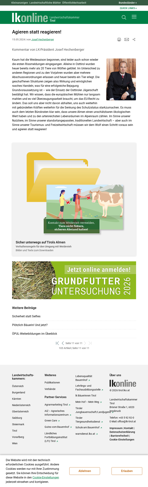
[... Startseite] (46, 17)
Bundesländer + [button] (128, 2)
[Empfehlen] (127, 39)
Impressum (116, 428)
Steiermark (18, 424)
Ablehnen (85, 471)
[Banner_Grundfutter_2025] (74, 280)
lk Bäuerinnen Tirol (85, 395)
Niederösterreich (21, 405)
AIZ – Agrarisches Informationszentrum (57, 412)
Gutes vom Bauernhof (57, 426)
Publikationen (52, 382)
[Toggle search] (124, 17)
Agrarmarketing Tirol (56, 404)
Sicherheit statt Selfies (26, 316)
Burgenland (18, 392)
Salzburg (17, 417)
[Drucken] (119, 39)
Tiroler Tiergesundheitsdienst (87, 419)
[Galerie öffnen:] (121, 79)
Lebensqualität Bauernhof (83, 378)
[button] (134, 16)
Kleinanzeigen (19, 2)
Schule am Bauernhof (87, 427)
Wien (15, 443)
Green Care (51, 420)
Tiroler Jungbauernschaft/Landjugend (93, 410)
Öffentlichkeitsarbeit (74, 2)
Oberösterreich (20, 411)
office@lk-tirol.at (126, 421)
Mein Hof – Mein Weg (87, 401)
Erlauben (127, 471)
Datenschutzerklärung (122, 431)
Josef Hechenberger (42, 39)
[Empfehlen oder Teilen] (134, 39)
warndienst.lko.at (85, 433)
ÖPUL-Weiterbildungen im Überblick (34, 333)
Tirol (14, 430)
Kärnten (16, 398)
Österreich (18, 386)
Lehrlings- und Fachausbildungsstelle (88, 387)
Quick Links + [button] (128, 8)
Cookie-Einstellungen (122, 439)
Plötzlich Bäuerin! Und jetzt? (30, 325)
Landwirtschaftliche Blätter (45, 2)
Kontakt (128, 428)
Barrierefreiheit (120, 435)
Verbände (50, 389)
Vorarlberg (18, 437)
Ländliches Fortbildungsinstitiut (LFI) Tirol (56, 437)
